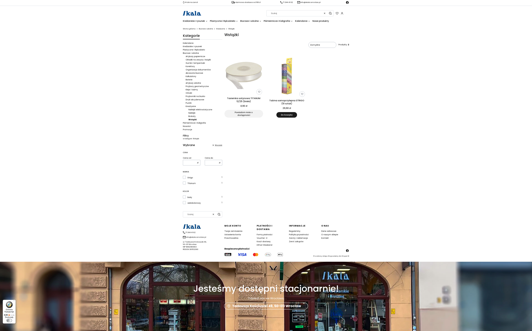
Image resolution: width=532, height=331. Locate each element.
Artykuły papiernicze (195, 56)
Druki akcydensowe (195, 99)
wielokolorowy (194, 203)
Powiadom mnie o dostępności (244, 114)
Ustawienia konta (232, 234)
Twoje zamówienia (233, 231)
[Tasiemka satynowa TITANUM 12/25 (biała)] (243, 76)
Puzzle (189, 103)
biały (189, 197)
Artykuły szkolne (193, 83)
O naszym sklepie (329, 234)
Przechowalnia (231, 238)
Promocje (187, 129)
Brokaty (192, 116)
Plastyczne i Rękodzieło (194, 49)
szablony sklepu (321, 256)
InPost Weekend (264, 245)
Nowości (187, 126)
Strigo (190, 177)
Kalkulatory (191, 76)
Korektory (190, 66)
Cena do (209, 158)
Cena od (187, 158)
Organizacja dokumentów (198, 69)
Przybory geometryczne (197, 86)
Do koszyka (286, 114)
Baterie (189, 79)
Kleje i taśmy (192, 89)
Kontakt (325, 238)
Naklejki (191, 113)
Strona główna (189, 29)
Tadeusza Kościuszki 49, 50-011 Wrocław (266, 306)
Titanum (191, 183)
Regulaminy (294, 231)
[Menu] (14, 301)
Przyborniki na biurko (195, 96)
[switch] (9, 320)
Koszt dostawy (264, 241)
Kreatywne (220, 29)
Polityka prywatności (299, 234)
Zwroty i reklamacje (298, 238)
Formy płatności (264, 234)
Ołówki (189, 93)
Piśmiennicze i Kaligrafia (194, 123)
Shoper (344, 256)
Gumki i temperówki (195, 63)
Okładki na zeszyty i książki (198, 59)
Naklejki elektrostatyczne (200, 109)
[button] (330, 13)
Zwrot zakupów (296, 241)
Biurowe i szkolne (206, 29)
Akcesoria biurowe (194, 73)
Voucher (261, 238)
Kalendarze (188, 43)
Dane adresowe (328, 231)
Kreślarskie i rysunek (192, 46)
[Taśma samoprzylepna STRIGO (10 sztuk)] (287, 77)
